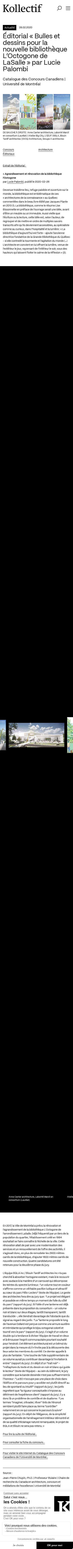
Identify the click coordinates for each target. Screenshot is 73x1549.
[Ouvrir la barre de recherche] (59, 8)
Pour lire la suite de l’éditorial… (20, 1434)
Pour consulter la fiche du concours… (24, 1442)
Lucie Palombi (15, 182)
